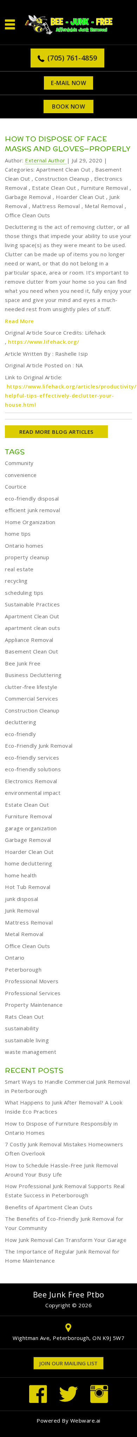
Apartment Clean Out (63, 169)
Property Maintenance (34, 1004)
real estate (19, 569)
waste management (30, 1051)
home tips (18, 533)
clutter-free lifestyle (31, 686)
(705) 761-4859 (72, 58)
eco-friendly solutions (33, 769)
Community (19, 462)
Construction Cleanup (62, 178)
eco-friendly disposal (32, 498)
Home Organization (30, 522)
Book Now (68, 106)
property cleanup (27, 557)
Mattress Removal (56, 206)
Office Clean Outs (27, 215)
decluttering (20, 722)
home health (21, 875)
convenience (21, 474)
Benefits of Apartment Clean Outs (48, 1207)
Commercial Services (31, 698)
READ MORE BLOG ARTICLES (56, 431)
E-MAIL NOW (68, 83)
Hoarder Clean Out (80, 196)
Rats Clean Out (24, 1016)
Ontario (15, 957)
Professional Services (33, 993)
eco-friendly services (32, 757)
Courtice (15, 486)
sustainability (22, 1028)
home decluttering (28, 863)
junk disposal (21, 898)
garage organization (31, 828)
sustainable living (27, 1040)
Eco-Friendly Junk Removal (39, 745)
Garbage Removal (28, 196)
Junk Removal (22, 910)
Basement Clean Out (31, 651)
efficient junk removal (32, 510)
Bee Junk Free (23, 663)
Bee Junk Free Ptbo (68, 1294)
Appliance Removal (29, 639)
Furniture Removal (104, 187)
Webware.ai (85, 1420)
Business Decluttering (33, 674)
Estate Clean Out (54, 187)
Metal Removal (104, 206)
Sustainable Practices (32, 604)
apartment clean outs (32, 627)
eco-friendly (20, 733)
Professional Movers (32, 981)
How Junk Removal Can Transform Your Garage (65, 1239)
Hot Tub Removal (28, 886)
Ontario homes (24, 545)
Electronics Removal (31, 781)
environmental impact (32, 792)
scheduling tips (24, 592)
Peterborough (23, 969)
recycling (16, 580)
